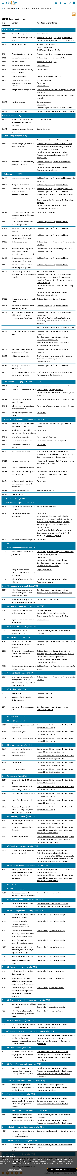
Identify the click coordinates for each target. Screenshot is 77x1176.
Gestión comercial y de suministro (49, 41)
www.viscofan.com (43, 362)
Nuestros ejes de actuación (46, 155)
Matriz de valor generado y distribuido (60, 552)
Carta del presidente (44, 80)
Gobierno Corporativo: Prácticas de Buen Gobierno (54, 108)
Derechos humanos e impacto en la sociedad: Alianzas (55, 112)
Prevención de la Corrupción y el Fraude (58, 280)
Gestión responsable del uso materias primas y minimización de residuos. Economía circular (55, 830)
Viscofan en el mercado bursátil (48, 566)
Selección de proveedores (47, 872)
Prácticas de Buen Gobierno (62, 274)
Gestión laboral (42, 70)
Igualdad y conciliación (57, 1007)
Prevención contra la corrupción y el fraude (51, 194)
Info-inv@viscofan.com (55, 474)
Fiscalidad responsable (45, 582)
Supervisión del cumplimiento (47, 170)
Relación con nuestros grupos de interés (60, 327)
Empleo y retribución (56, 390)
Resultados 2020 (43, 66)
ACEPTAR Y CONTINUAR (62, 1170)
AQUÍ (53, 1161)
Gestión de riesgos (43, 129)
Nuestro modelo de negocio (46, 38)
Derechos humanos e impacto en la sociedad (52, 152)
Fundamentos (41, 83)
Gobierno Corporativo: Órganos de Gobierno (52, 58)
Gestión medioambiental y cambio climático (52, 95)
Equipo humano (54, 600)
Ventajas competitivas (64, 38)
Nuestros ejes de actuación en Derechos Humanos (54, 593)
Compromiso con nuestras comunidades (51, 1101)
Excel (73, 14)
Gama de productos (68, 41)
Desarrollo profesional (56, 657)
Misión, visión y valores (65, 140)
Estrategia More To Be (64, 189)
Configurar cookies (15, 1170)
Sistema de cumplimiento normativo (49, 147)
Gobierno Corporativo (44, 162)
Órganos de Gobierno (44, 277)
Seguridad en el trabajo (57, 613)
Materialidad (51, 212)
